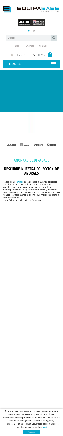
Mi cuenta (21, 55)
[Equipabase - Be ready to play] (31, 14)
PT (34, 31)
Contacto (43, 46)
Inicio (18, 46)
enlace (20, 181)
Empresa (30, 46)
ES (29, 31)
